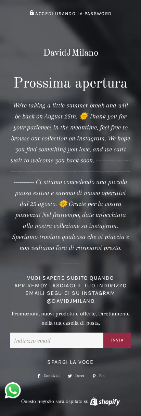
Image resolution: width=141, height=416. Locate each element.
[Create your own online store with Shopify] (105, 401)
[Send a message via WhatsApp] (12, 390)
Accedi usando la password (73, 13)
